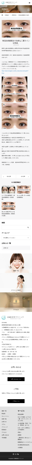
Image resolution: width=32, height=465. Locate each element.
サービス (21, 411)
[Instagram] (13, 454)
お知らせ (5, 248)
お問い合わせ (5, 435)
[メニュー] (29, 2)
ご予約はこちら (16, 401)
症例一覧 (4, 419)
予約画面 (4, 437)
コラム (3, 424)
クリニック (5, 427)
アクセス (4, 432)
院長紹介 (4, 429)
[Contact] (16, 454)
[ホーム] (2, 15)
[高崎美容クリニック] (9, 2)
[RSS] (18, 454)
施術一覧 (4, 411)
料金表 (3, 413)
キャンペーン (5, 416)
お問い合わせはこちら (16, 379)
